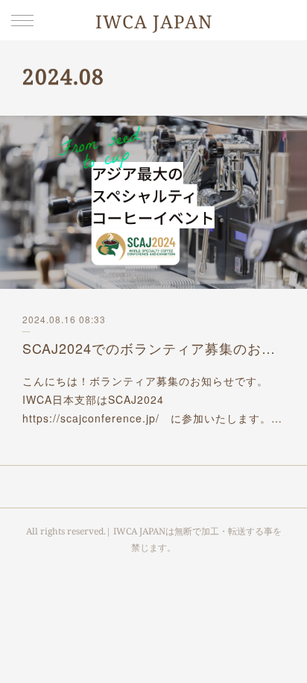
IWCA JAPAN (153, 21)
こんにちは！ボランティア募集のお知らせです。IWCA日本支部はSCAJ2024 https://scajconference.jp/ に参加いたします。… (152, 399)
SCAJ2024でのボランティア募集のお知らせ (153, 348)
